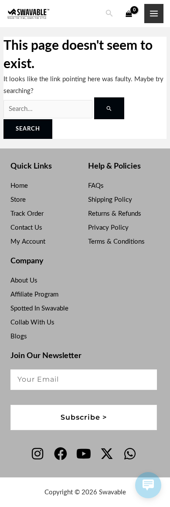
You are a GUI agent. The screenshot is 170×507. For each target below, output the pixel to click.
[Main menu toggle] (153, 13)
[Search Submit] (109, 108)
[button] (109, 14)
